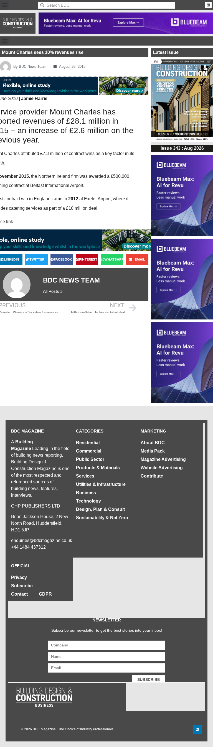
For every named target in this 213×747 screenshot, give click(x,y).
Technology (88, 501)
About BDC (153, 442)
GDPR (45, 594)
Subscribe (22, 585)
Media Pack (153, 451)
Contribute (152, 476)
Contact (19, 594)
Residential (88, 442)
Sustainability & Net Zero (102, 517)
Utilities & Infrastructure (101, 484)
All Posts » (52, 291)
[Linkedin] (208, 5)
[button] (4, 5)
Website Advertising (162, 467)
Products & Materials (98, 467)
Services (85, 476)
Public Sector (90, 459)
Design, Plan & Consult (100, 509)
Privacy (19, 577)
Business (86, 492)
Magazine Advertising (163, 459)
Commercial (88, 451)
